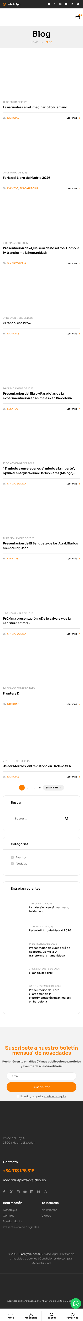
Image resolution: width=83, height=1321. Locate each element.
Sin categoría (28, 188)
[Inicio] (10, 1315)
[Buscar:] (41, 818)
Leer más (71, 117)
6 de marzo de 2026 (15, 242)
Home (34, 42)
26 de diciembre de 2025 (18, 388)
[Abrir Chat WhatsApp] (75, 1303)
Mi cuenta (31, 1317)
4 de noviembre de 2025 (18, 613)
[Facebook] (49, 4)
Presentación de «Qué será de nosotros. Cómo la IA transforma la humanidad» (49, 951)
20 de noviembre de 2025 (19, 688)
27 (39, 787)
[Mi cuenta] (31, 1315)
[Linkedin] (72, 4)
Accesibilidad (41, 1263)
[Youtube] (66, 4)
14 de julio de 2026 (15, 102)
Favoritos (72, 1317)
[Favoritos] (73, 1315)
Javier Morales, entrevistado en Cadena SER (37, 766)
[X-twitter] (54, 4)
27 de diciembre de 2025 (18, 317)
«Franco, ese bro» (17, 323)
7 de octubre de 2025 (16, 760)
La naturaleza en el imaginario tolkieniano (35, 107)
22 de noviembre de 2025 (18, 538)
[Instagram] (60, 4)
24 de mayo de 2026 (15, 172)
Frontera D (11, 693)
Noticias (13, 117)
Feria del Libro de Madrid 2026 (26, 178)
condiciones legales (55, 1096)
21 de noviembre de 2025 (18, 463)
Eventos (12, 188)
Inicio (10, 1317)
